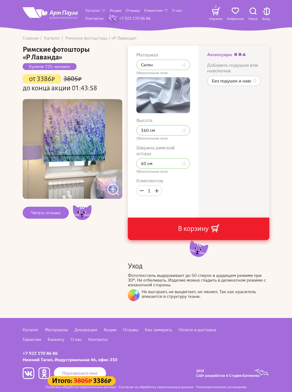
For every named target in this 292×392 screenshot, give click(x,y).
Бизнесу (56, 339)
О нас (177, 10)
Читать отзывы (45, 212)
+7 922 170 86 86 (40, 353)
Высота (144, 120)
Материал (147, 55)
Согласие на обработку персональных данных (156, 387)
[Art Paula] (50, 15)
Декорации (85, 330)
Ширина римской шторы (155, 150)
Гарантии (32, 339)
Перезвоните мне (80, 373)
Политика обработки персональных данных (81, 387)
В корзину (194, 228)
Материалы (56, 330)
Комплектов (149, 180)
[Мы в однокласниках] (46, 373)
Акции (115, 10)
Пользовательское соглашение (221, 387)
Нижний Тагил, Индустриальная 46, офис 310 (70, 359)
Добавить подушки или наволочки (232, 68)
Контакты (94, 18)
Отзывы (133, 10)
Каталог (93, 10)
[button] (266, 14)
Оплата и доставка (197, 330)
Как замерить (158, 330)
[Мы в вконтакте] (30, 373)
